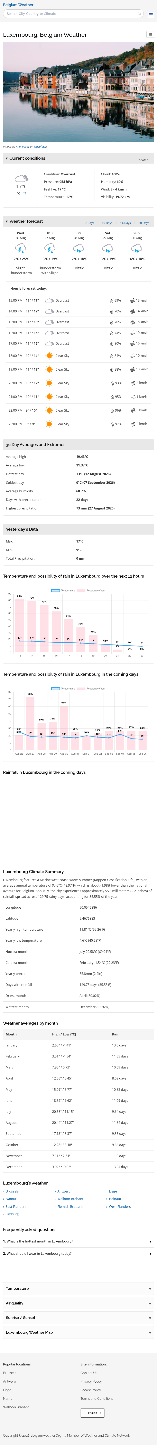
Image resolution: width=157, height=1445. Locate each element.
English (92, 1412)
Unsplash (40, 146)
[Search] (140, 14)
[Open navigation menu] (151, 15)
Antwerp (64, 1191)
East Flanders (16, 1206)
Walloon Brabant (70, 1199)
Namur (11, 1199)
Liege (113, 1191)
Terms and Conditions (97, 1399)
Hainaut (115, 1199)
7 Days (89, 223)
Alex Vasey (22, 146)
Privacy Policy (91, 1381)
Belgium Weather (18, 5)
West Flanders (120, 1206)
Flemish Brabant (70, 1206)
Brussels (12, 1191)
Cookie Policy (91, 1390)
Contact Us (89, 1373)
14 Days (125, 223)
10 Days (107, 223)
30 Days (144, 223)
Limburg (12, 1214)
